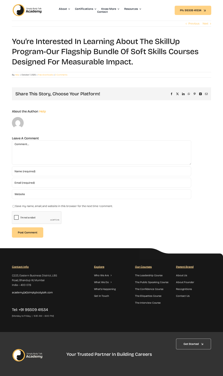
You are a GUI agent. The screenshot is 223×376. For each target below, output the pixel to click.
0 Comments (61, 75)
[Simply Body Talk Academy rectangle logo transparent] (27, 4)
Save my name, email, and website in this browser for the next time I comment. (64, 206)
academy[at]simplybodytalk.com (32, 292)
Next (205, 23)
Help (17, 75)
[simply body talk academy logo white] (28, 340)
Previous (193, 23)
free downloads (45, 75)
